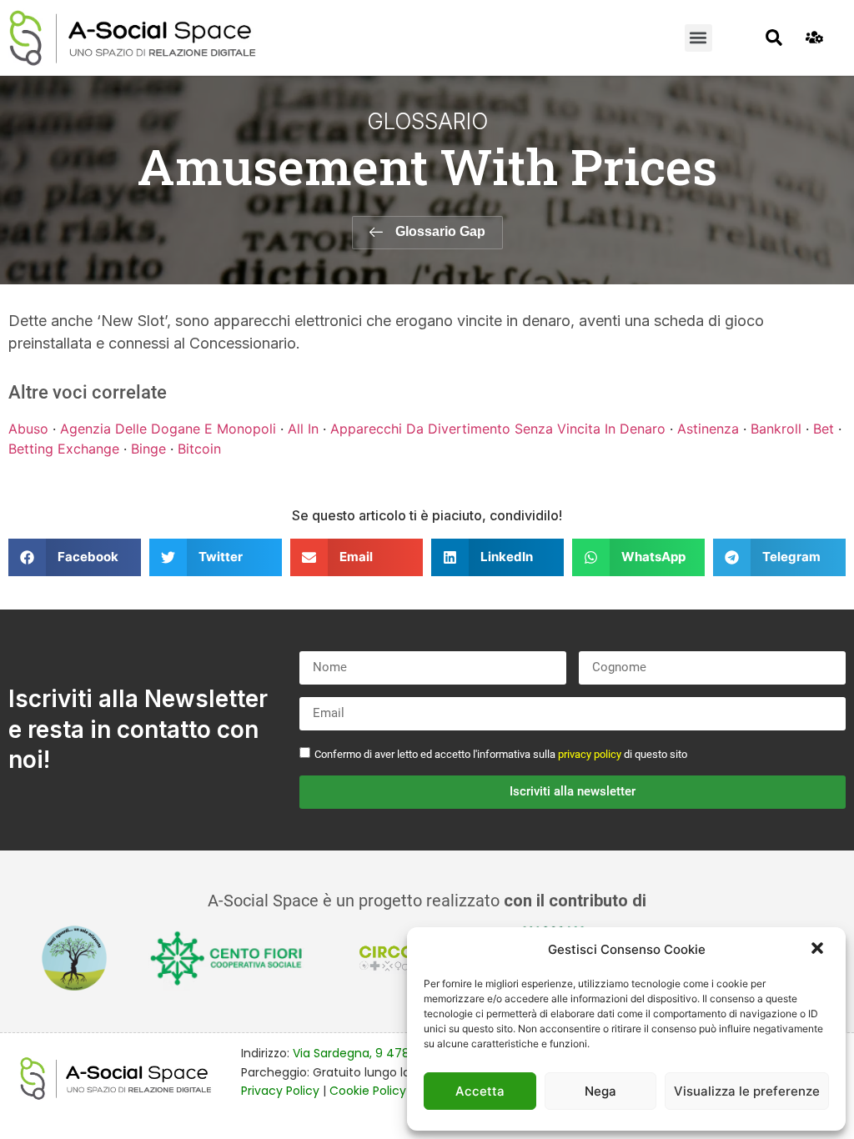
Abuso (28, 428)
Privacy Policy (280, 1090)
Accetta (480, 1091)
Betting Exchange (63, 448)
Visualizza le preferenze (747, 1091)
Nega (600, 1091)
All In (303, 428)
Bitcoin (199, 448)
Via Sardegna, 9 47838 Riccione (384, 1053)
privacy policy (589, 754)
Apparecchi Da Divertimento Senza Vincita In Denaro (498, 428)
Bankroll (776, 428)
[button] (819, 950)
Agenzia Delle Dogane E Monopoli (168, 428)
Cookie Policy (367, 1090)
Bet (823, 428)
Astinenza (708, 428)
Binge (148, 448)
